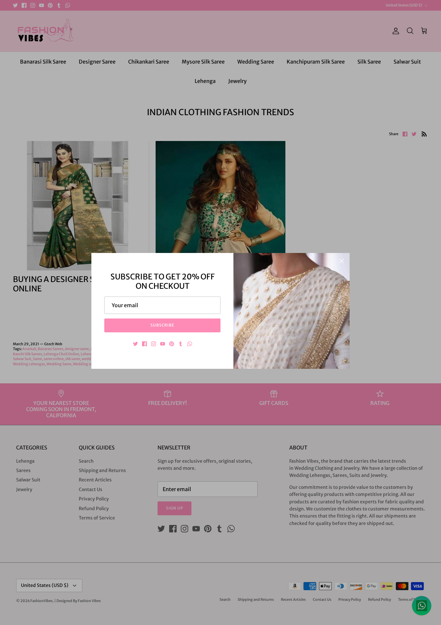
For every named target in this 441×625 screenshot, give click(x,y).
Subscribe (162, 325)
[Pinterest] (171, 343)
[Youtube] (162, 343)
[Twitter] (135, 343)
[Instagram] (153, 343)
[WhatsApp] (189, 343)
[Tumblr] (180, 343)
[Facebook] (144, 343)
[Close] (341, 261)
